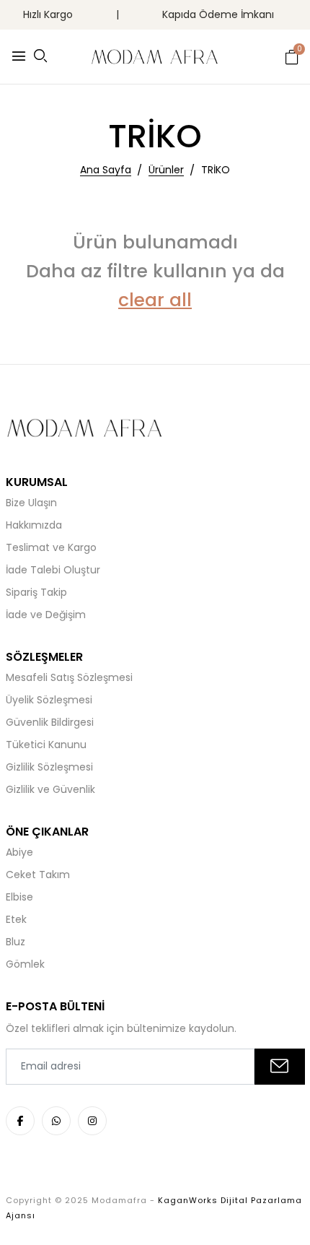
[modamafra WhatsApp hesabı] (56, 1120)
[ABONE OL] (279, 1067)
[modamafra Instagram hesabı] (92, 1120)
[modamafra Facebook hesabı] (20, 1120)
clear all (155, 300)
